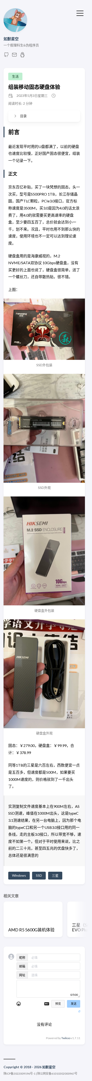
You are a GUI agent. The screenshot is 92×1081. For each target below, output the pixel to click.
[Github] (6, 56)
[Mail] (14, 56)
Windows (19, 875)
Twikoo (65, 1038)
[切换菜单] (80, 12)
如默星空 (11, 38)
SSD (39, 875)
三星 (55, 875)
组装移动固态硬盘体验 (34, 87)
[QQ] (22, 56)
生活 (15, 76)
